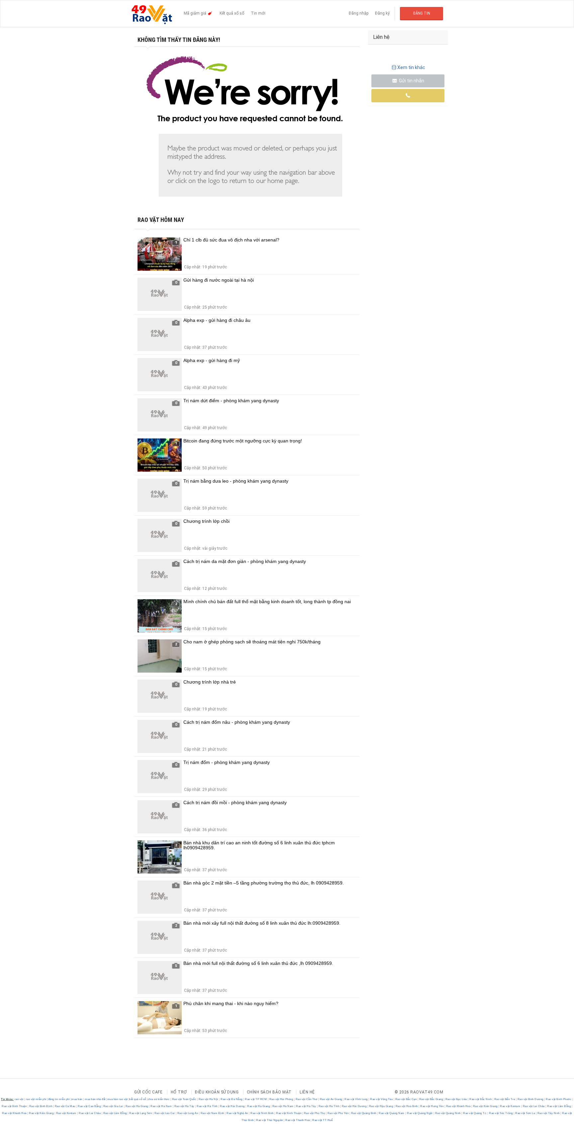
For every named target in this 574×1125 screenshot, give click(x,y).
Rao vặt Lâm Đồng (559, 1106)
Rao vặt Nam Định (212, 1113)
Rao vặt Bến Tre (504, 1099)
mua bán (76, 1099)
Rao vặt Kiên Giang (485, 1106)
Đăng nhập (358, 13)
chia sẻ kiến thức (159, 1099)
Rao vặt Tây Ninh (548, 1113)
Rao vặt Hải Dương (232, 1106)
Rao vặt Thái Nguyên (269, 1120)
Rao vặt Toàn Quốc (184, 1099)
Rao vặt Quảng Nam (392, 1113)
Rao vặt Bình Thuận (15, 1106)
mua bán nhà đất (95, 1099)
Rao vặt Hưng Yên (432, 1106)
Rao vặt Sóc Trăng (501, 1113)
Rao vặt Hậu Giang (381, 1106)
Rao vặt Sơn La (525, 1113)
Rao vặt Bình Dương (530, 1099)
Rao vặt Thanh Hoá (298, 1120)
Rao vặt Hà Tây (184, 1106)
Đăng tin (421, 13)
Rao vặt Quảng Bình (363, 1113)
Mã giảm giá (195, 13)
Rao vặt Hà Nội (208, 1099)
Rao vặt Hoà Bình (407, 1106)
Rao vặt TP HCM (256, 1099)
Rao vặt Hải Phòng (281, 1099)
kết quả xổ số (137, 1099)
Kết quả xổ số (232, 13)
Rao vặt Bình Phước (558, 1099)
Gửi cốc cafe (148, 1092)
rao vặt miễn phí (36, 1099)
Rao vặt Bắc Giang (431, 1099)
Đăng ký (382, 13)
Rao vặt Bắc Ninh (481, 1099)
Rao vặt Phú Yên (338, 1113)
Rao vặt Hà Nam (161, 1106)
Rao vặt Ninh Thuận (288, 1113)
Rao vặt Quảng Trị (475, 1113)
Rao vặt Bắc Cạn (406, 1099)
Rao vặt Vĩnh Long (356, 1099)
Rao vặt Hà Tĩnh (207, 1106)
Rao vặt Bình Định (40, 1106)
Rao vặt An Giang (331, 1099)
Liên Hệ (307, 1092)
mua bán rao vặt (117, 1099)
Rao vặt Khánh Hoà (458, 1106)
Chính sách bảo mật (269, 1092)
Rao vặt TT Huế (322, 1120)
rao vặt (19, 1099)
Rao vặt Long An (187, 1113)
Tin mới (258, 13)
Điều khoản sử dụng (217, 1092)
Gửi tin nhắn (411, 80)
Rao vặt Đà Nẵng (231, 1099)
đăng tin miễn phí (59, 1099)
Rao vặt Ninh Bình (262, 1113)
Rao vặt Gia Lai (113, 1106)
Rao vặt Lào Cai (164, 1113)
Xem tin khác (411, 67)
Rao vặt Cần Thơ (306, 1099)
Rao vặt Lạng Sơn (141, 1113)
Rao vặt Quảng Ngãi (419, 1113)
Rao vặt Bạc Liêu (456, 1099)
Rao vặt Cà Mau (65, 1106)
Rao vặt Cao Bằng (89, 1106)
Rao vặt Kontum (510, 1106)
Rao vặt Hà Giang (137, 1106)
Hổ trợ (179, 1092)
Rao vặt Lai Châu (533, 1106)
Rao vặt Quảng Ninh (447, 1113)
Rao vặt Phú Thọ (314, 1113)
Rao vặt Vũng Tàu (381, 1099)
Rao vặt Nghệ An (237, 1113)
